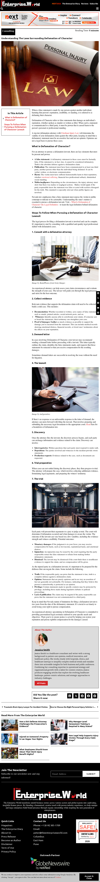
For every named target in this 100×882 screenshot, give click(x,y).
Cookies (58, 877)
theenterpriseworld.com (87, 831)
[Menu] (97, 8)
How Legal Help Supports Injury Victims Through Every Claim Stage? (83, 737)
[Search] (2, 8)
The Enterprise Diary (71, 3)
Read (88, 424)
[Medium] (98, 303)
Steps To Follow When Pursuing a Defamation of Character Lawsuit (15, 127)
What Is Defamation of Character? (16, 118)
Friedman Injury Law (70, 133)
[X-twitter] (98, 298)
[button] (69, 695)
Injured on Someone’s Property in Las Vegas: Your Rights (33, 737)
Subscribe (94, 3)
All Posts (41, 683)
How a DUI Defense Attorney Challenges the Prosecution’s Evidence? (33, 723)
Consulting (8, 30)
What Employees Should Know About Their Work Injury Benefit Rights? (33, 751)
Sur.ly (91, 837)
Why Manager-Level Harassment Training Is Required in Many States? (80, 723)
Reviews (84, 3)
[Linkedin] (98, 293)
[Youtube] (98, 308)
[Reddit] (98, 313)
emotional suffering (49, 177)
